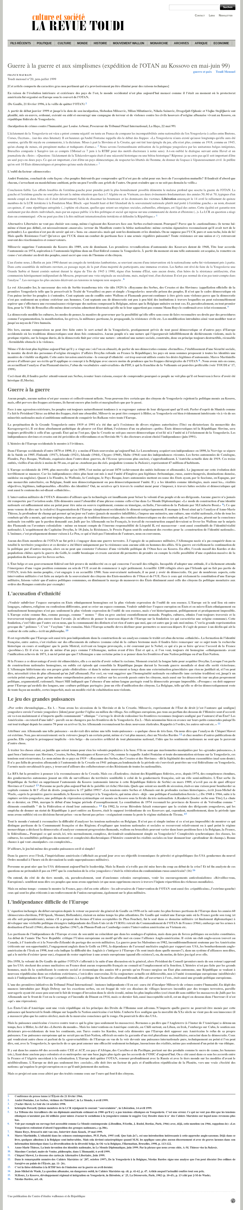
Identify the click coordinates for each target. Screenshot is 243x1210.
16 (193, 870)
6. (8, 1123)
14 (100, 806)
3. (8, 1104)
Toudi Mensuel (225, 71)
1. (8, 1096)
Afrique (201, 43)
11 (219, 723)
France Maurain (20, 75)
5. (8, 1112)
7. (8, 1131)
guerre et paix (202, 71)
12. (9, 1159)
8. (8, 1135)
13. (9, 1167)
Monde (82, 43)
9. (8, 1147)
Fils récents (20, 43)
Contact (200, 15)
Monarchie (159, 43)
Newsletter (226, 15)
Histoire (100, 43)
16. (9, 1179)
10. (9, 1151)
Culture (64, 43)
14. (9, 1171)
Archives (181, 43)
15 (185, 814)
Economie (221, 43)
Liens (212, 15)
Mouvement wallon (128, 43)
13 (37, 785)
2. (8, 1100)
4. (8, 1108)
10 (66, 630)
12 (180, 734)
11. (9, 1155)
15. (9, 1175)
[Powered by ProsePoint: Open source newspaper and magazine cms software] (233, 1202)
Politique (44, 43)
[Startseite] (79, 31)
